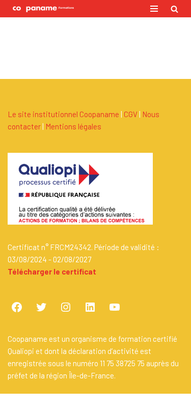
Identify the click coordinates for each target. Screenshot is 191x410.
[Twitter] (41, 307)
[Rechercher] (174, 9)
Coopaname (129, 401)
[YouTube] (114, 307)
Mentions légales (73, 126)
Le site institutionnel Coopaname (63, 114)
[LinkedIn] (90, 307)
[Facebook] (17, 307)
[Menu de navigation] (154, 9)
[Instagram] (66, 307)
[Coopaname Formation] (41, 8)
